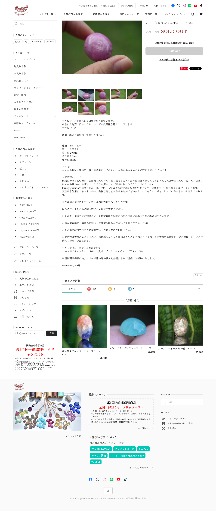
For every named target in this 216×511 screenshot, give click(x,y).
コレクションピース (174, 14)
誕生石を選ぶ (109, 5)
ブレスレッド (21, 116)
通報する (198, 275)
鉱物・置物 (20, 95)
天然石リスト (21, 80)
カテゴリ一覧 (46, 14)
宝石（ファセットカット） (28, 87)
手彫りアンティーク (24, 123)
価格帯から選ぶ (101, 14)
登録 (52, 333)
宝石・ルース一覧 (129, 14)
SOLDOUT (19, 137)
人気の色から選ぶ (89, 5)
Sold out (174, 51)
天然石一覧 (151, 14)
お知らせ (144, 5)
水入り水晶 (20, 73)
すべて (72, 288)
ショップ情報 (127, 5)
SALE (17, 130)
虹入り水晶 (20, 66)
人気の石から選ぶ (73, 14)
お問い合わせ (160, 5)
